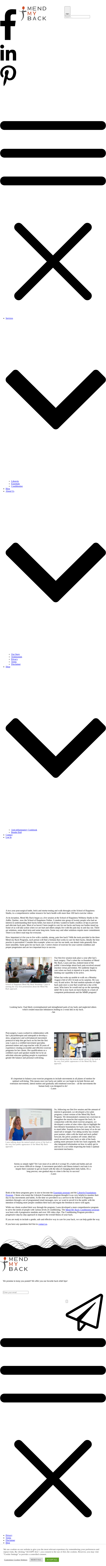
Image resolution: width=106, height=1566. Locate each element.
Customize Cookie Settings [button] (15, 1560)
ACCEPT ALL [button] (52, 1560)
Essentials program (61, 1192)
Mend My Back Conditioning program (82, 1210)
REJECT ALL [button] (36, 1560)
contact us (42, 1224)
